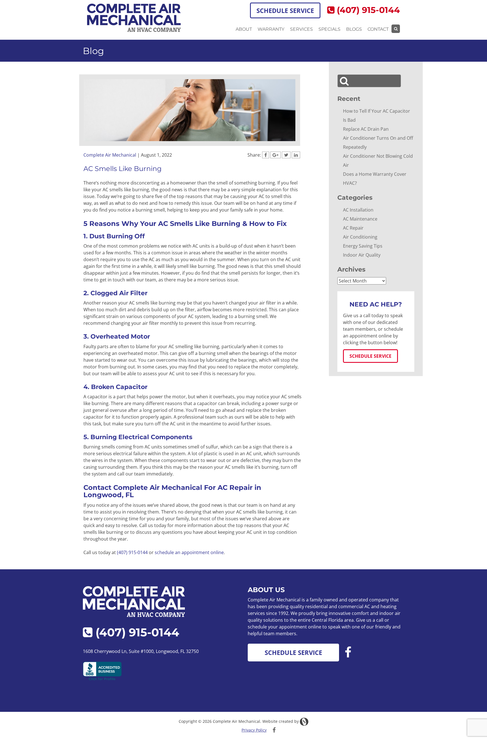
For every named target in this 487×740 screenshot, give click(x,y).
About (244, 29)
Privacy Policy (254, 730)
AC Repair (353, 228)
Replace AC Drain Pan (366, 129)
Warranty (271, 29)
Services (301, 29)
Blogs (354, 29)
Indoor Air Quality (361, 255)
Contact (378, 29)
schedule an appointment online (189, 552)
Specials (329, 29)
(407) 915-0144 (367, 10)
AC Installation (358, 210)
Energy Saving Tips (362, 246)
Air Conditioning (360, 237)
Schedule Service (285, 10)
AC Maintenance (360, 219)
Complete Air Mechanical (109, 155)
